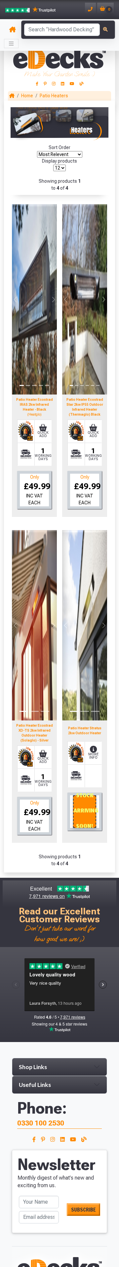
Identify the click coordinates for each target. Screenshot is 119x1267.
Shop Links (33, 1066)
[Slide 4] (41, 385)
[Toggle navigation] (11, 43)
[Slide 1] (22, 385)
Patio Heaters (54, 95)
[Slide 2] (28, 385)
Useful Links (35, 1084)
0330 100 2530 (40, 1123)
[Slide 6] (97, 385)
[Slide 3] (34, 385)
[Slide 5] (47, 385)
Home (27, 95)
